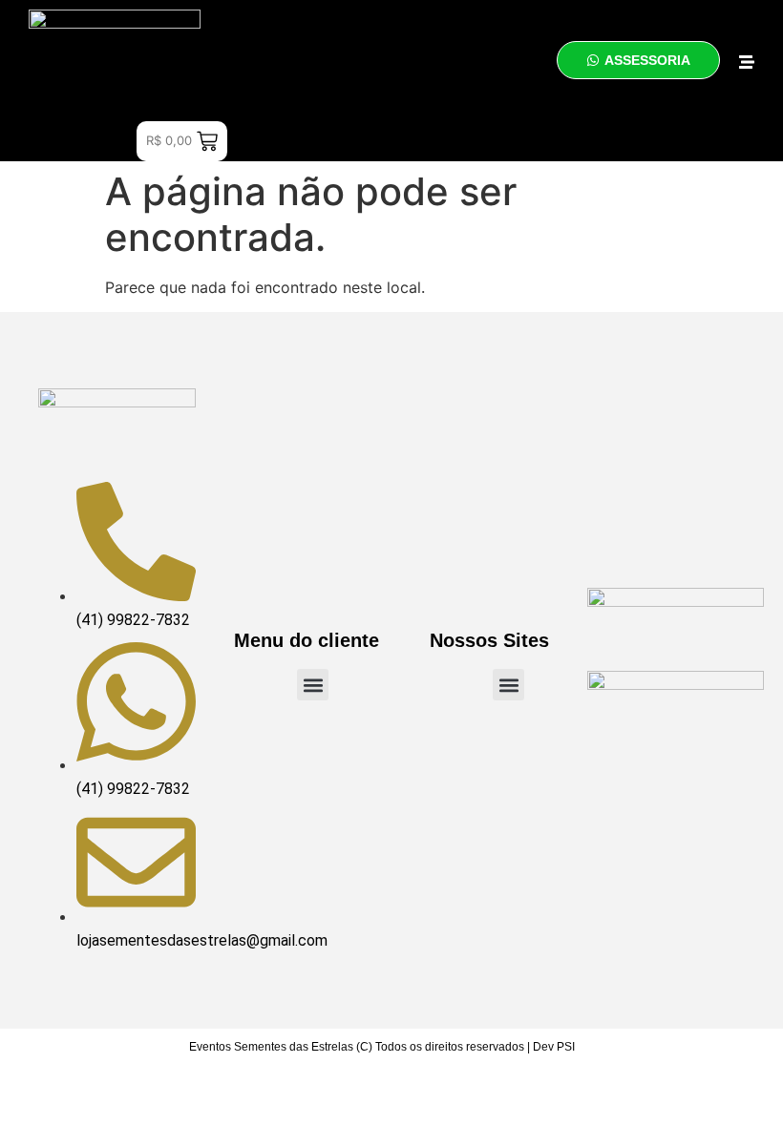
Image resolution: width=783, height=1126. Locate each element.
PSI (566, 1046)
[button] (312, 684)
